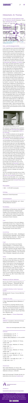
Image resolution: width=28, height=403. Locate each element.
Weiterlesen (15, 400)
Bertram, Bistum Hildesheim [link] (10, 337)
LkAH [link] (5, 341)
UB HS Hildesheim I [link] (8, 333)
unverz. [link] (10, 341)
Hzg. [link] (8, 68)
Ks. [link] (3, 82)
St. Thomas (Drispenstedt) (17, 314)
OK (10, 400)
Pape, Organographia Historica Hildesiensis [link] (13, 301)
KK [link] (11, 201)
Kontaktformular (19, 376)
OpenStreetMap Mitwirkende (11, 41)
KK (10, 20)
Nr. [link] (18, 293)
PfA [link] (3, 293)
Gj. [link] (18, 260)
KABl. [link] (5, 348)
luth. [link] (19, 65)
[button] (14, 32)
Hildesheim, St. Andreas (17, 62)
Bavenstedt (6, 62)
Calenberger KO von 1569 (11, 21)
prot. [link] (6, 68)
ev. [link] (16, 104)
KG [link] (7, 153)
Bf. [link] (3, 49)
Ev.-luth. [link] (19, 178)
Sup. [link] (15, 153)
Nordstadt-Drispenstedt (19, 179)
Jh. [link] (23, 85)
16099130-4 (5, 320)
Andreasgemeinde (15, 129)
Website (8, 327)
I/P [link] (18, 251)
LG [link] (5, 258)
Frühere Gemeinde (7, 18)
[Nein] (26, 398)
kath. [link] (12, 86)
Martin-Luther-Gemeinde (9, 175)
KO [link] (4, 21)
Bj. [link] (8, 281)
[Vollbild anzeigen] (23, 30)
